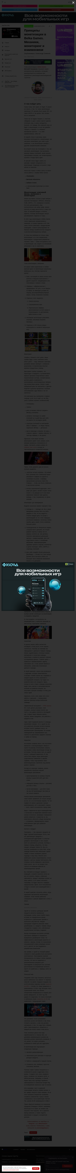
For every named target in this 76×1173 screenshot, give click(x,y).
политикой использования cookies (11, 1169)
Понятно (35, 1168)
